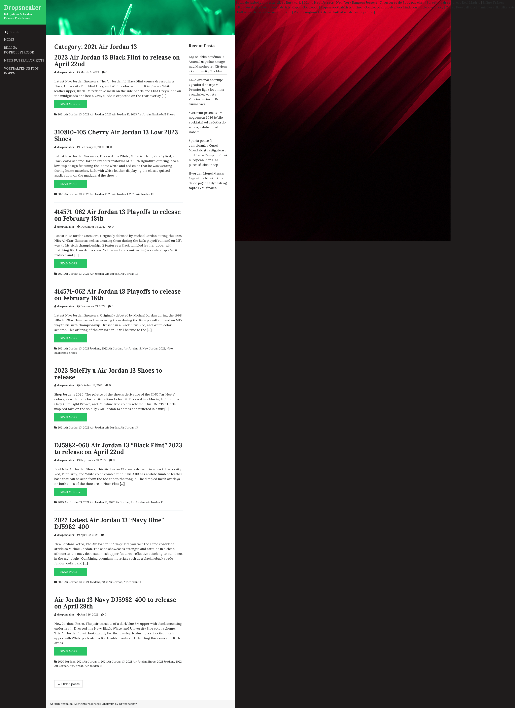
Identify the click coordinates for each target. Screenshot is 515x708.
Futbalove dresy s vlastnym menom (264, 12)
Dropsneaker (22, 7)
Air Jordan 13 (129, 273)
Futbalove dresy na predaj (353, 12)
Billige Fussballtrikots (251, 7)
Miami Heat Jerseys (319, 2)
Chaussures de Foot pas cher (401, 2)
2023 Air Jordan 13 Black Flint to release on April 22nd (117, 60)
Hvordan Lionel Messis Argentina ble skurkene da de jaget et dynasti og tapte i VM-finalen (208, 180)
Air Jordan (112, 273)
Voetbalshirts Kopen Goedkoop (294, 7)
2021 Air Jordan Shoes (141, 661)
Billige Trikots (493, 2)
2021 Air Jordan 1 (88, 661)
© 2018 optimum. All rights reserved (75, 704)
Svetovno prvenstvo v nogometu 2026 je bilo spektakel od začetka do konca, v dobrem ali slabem (207, 122)
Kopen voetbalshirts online (341, 7)
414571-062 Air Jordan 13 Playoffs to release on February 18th (117, 215)
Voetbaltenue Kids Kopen (21, 70)
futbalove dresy (431, 7)
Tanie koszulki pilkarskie (496, 7)
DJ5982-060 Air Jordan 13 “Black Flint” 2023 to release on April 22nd (118, 448)
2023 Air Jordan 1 (116, 194)
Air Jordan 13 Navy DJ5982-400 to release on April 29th (115, 603)
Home (9, 39)
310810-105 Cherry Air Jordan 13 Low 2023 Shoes (116, 135)
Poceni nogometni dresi (312, 12)
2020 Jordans (66, 661)
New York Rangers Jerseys (356, 2)
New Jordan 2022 (153, 348)
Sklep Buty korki (289, 2)
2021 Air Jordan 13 (70, 114)
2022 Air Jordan (93, 114)
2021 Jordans (91, 348)
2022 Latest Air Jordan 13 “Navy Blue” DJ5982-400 (109, 523)
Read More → (73, 104)
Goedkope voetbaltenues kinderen (390, 7)
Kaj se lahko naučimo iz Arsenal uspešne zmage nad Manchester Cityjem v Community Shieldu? (208, 64)
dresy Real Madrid (466, 2)
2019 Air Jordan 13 (70, 502)
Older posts (68, 684)
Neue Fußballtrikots (24, 60)
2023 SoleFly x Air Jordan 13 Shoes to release (108, 374)
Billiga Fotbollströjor (19, 49)
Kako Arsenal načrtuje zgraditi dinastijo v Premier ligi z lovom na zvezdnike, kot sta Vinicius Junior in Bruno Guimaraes (207, 92)
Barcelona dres (438, 2)
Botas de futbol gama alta (255, 2)
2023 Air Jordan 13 (117, 114)
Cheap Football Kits (461, 7)
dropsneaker (65, 72)
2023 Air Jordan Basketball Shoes (153, 114)
